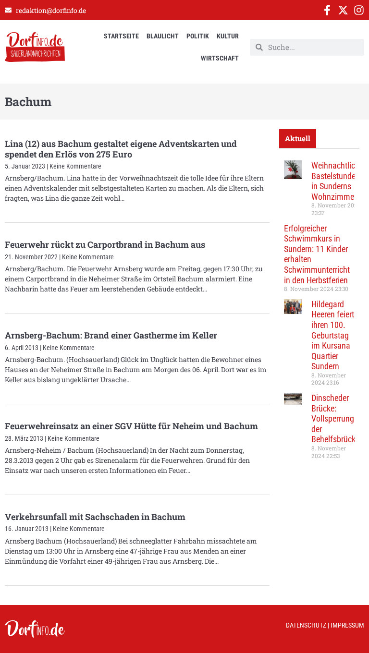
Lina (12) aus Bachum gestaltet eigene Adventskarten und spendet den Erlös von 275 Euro (121, 149)
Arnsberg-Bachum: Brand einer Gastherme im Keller (111, 335)
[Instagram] (359, 10)
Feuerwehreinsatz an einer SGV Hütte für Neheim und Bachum (131, 426)
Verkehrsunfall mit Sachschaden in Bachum (95, 516)
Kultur (228, 36)
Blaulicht (163, 36)
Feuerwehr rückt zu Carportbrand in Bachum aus (105, 244)
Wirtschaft (220, 58)
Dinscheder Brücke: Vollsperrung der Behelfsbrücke (335, 418)
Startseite (121, 36)
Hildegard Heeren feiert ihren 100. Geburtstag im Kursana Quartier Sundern (332, 335)
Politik (197, 36)
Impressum (347, 625)
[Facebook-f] (327, 10)
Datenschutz (306, 625)
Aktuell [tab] (297, 138)
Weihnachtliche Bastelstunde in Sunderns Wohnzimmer (337, 181)
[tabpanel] (319, 313)
